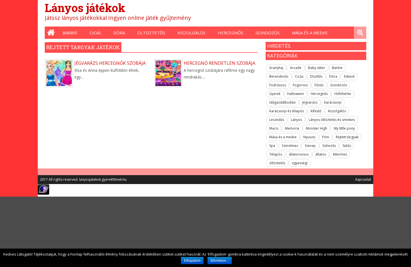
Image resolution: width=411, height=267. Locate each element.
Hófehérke (342, 93)
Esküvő (349, 76)
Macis (273, 128)
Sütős (346, 145)
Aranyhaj (276, 67)
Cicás (95, 32)
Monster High (316, 128)
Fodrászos (277, 85)
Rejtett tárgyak (347, 137)
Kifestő (316, 111)
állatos (320, 154)
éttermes (340, 154)
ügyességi (300, 163)
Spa (272, 145)
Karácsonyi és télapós (286, 111)
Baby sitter (316, 67)
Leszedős (276, 119)
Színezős (329, 145)
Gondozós (268, 32)
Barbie (70, 32)
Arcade (295, 67)
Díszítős (316, 76)
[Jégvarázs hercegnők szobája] (59, 73)
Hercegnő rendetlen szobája (219, 63)
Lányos (296, 119)
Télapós (275, 154)
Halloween (295, 93)
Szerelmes (290, 145)
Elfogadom (192, 261)
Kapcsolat (363, 179)
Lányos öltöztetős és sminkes (332, 119)
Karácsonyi (332, 102)
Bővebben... (220, 261)
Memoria (292, 128)
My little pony (344, 128)
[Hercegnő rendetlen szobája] (168, 73)
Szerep (310, 145)
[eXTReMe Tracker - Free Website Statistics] (43, 193)
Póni (325, 137)
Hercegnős (230, 32)
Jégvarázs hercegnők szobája (110, 63)
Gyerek (274, 93)
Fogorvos (300, 85)
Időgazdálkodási (282, 102)
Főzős (319, 85)
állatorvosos (299, 154)
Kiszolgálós (192, 32)
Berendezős (278, 76)
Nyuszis (309, 137)
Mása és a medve (310, 32)
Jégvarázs (309, 102)
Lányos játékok (85, 7)
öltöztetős (151, 32)
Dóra (119, 32)
